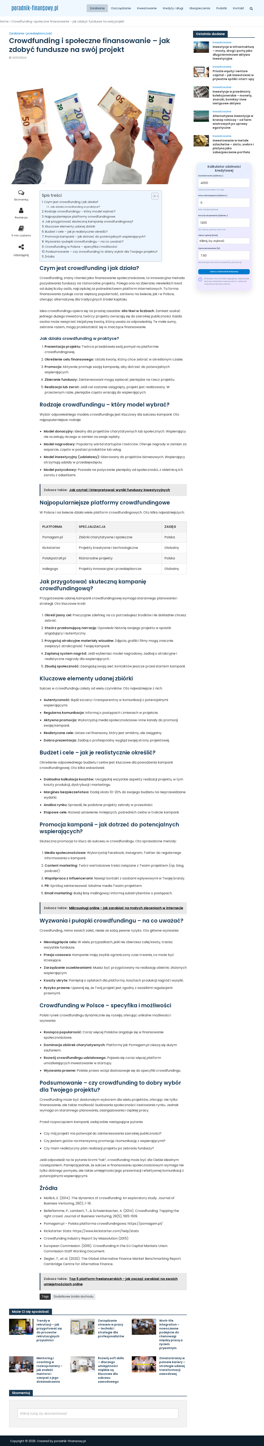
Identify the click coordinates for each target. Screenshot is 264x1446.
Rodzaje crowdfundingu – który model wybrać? (80, 211)
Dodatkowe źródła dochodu (73, 1296)
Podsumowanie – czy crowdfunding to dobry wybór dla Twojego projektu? (102, 252)
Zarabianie (97, 8)
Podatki (221, 8)
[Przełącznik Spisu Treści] (153, 196)
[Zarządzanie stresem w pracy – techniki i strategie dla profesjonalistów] (82, 1326)
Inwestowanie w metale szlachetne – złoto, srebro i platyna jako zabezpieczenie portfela (233, 146)
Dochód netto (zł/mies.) (210, 175)
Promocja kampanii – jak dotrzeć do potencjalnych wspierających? (95, 237)
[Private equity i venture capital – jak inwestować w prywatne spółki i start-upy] (201, 71)
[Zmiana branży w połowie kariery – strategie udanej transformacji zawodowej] (144, 1364)
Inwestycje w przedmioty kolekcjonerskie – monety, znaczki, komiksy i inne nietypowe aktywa (232, 97)
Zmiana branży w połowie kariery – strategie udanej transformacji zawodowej (172, 1366)
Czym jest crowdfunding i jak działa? (71, 202)
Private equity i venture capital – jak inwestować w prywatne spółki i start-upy (233, 75)
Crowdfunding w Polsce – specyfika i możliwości (81, 247)
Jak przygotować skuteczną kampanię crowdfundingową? (89, 221)
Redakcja (21, 217)
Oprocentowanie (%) (209, 248)
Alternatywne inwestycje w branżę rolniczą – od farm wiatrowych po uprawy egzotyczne (233, 122)
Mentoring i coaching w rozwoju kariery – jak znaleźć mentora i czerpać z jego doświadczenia (49, 1370)
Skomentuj (21, 200)
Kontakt (238, 8)
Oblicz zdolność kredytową (224, 271)
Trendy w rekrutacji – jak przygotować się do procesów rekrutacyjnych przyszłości (49, 1330)
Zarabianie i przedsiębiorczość (30, 33)
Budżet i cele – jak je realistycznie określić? (76, 232)
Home (4, 21)
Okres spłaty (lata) (208, 235)
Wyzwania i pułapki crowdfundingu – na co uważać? (84, 241)
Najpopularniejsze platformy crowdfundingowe (80, 216)
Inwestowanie (147, 8)
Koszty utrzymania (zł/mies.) (213, 215)
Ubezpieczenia (199, 8)
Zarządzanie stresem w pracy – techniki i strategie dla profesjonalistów (111, 1328)
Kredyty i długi (173, 8)
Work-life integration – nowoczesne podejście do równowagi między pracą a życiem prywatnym (171, 1334)
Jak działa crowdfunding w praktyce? (75, 207)
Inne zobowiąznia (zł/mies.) (212, 195)
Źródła (49, 257)
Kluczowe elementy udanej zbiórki (70, 226)
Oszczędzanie (121, 8)
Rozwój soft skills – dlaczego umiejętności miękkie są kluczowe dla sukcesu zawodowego (111, 1370)
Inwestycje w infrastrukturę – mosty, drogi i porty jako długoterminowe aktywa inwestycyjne (233, 53)
